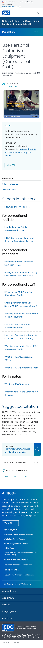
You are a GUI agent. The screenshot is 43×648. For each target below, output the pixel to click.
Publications (9, 32)
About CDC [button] (8, 597)
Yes (6, 476)
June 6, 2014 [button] (12, 86)
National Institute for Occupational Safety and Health (20, 152)
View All (8, 523)
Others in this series (10, 184)
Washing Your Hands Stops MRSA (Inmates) (21, 393)
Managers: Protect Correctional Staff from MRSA (19, 263)
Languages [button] (8, 611)
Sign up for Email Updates (17, 584)
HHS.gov (5, 642)
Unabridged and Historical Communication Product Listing (21, 553)
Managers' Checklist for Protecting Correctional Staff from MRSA (21, 274)
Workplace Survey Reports (14, 539)
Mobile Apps (9, 548)
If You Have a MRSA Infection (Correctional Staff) (18, 294)
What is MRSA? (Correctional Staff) (21, 367)
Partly (16, 476)
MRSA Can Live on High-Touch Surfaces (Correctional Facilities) (19, 240)
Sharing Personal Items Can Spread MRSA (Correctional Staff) (20, 304)
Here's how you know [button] (10, 6)
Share (36, 462)
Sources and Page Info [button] (17, 462)
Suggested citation (9, 189)
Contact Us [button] (8, 591)
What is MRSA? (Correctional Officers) (18, 358)
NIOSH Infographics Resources (16, 543)
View (9, 165)
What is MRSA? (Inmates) (16, 384)
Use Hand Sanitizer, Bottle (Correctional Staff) (17, 326)
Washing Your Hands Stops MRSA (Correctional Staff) (21, 315)
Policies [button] (6, 604)
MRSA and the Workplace (17, 206)
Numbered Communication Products (18, 534)
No (26, 476)
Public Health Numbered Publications (19, 575)
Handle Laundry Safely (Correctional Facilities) (15, 229)
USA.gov (15, 642)
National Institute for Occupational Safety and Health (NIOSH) (21, 23)
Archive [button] (6, 618)
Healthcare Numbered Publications (18, 565)
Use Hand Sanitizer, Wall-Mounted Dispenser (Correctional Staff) (21, 337)
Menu (36, 32)
